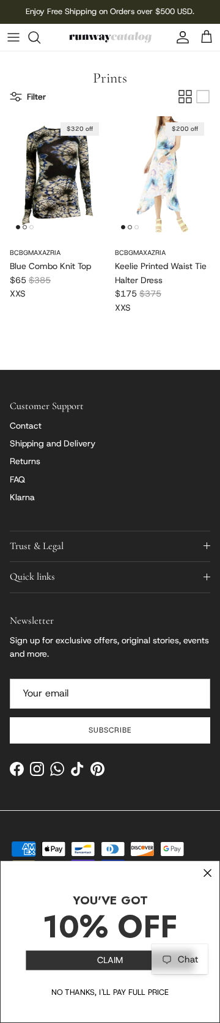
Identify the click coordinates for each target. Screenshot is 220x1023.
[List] (203, 96)
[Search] (40, 37)
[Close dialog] (207, 873)
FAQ (17, 479)
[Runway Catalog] (110, 37)
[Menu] (13, 37)
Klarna (22, 497)
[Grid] (185, 96)
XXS (18, 293)
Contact (26, 425)
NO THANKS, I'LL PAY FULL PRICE (110, 993)
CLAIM (110, 960)
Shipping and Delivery (52, 443)
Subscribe (110, 730)
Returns (25, 461)
